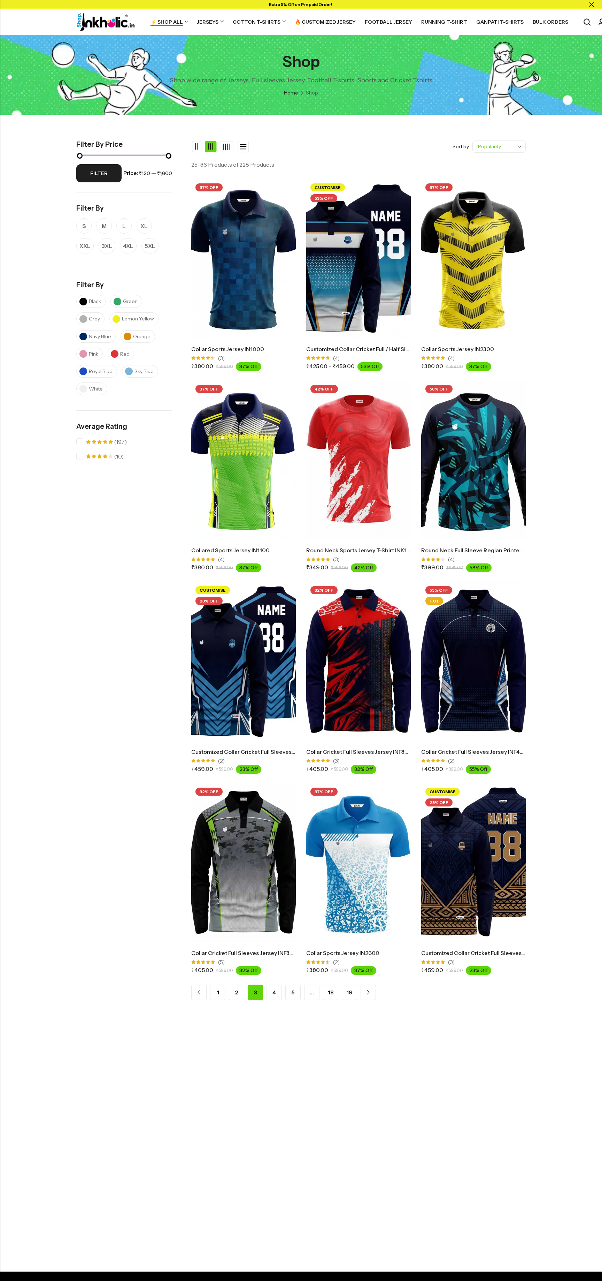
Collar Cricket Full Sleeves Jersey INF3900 (246, 952)
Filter (99, 173)
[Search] (587, 22)
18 (331, 992)
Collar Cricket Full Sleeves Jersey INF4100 (475, 751)
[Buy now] (73, 1235)
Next (368, 992)
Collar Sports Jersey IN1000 (227, 349)
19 (349, 992)
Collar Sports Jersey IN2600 (342, 952)
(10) (105, 457)
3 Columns (211, 146)
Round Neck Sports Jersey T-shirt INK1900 (362, 550)
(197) (106, 442)
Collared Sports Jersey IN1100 (230, 550)
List (243, 146)
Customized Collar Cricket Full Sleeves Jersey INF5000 (492, 952)
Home (291, 93)
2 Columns (197, 146)
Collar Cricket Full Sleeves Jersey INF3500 (360, 751)
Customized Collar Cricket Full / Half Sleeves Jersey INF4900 (385, 349)
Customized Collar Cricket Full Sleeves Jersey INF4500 (262, 751)
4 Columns (226, 146)
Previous (199, 992)
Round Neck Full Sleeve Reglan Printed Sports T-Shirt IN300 (499, 550)
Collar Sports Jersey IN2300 (457, 349)
